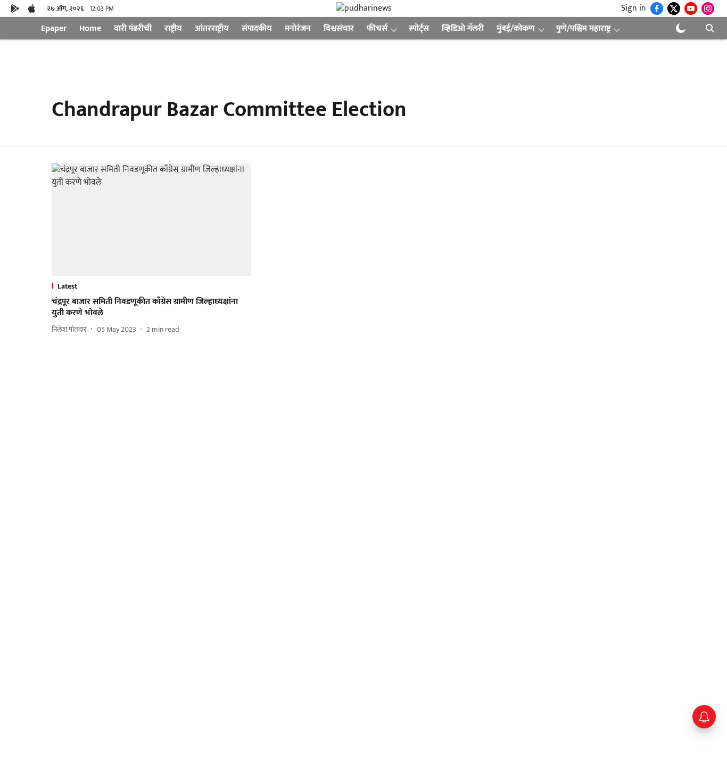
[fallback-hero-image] (151, 219)
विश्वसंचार (339, 28)
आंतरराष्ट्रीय (212, 28)
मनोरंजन (298, 28)
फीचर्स (377, 28)
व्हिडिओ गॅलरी (463, 28)
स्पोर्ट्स (419, 28)
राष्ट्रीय (173, 28)
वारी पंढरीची (133, 28)
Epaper (54, 28)
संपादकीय (257, 28)
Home (90, 28)
